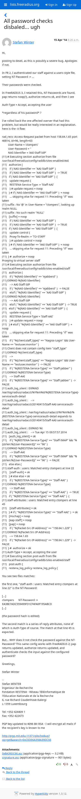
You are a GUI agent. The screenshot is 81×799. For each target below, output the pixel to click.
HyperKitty (41, 793)
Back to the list (15, 779)
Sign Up (71, 4)
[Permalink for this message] (77, 764)
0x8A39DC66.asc (12, 753)
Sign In (52, 4)
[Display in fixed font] (71, 764)
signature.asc (10, 757)
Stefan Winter (23, 42)
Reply (8, 768)
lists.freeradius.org (24, 4)
